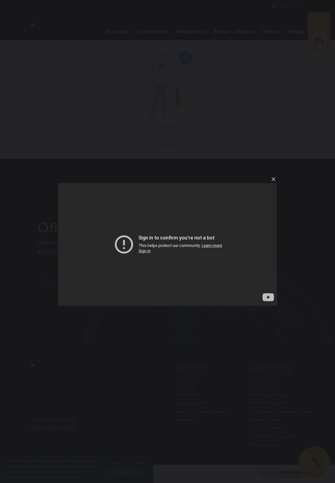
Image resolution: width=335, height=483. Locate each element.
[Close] (273, 179)
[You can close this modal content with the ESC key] (167, 241)
